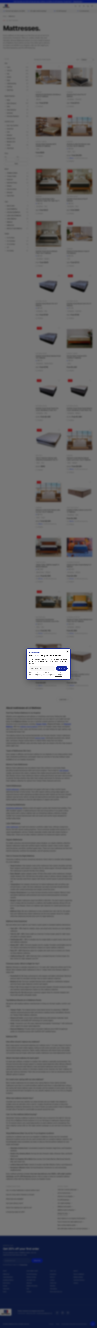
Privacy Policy (58, 676)
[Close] (67, 651)
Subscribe (62, 668)
